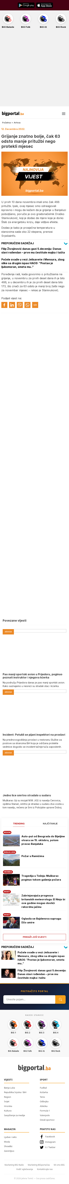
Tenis (42, 1096)
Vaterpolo (45, 1115)
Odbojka (44, 1101)
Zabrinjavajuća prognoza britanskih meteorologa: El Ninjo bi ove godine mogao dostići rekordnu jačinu (43, 901)
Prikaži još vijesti (34, 937)
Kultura (7, 1110)
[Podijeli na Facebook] (4, 305)
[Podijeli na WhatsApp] (27, 305)
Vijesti (8, 1079)
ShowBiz (8, 1146)
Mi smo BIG (59, 1164)
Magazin (10, 1129)
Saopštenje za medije (14, 1115)
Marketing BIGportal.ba (39, 1164)
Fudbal (43, 1087)
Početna (6, 122)
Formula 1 (45, 1110)
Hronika (8, 1106)
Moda (7, 1141)
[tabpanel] (34, 884)
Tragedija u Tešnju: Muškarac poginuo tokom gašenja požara (41, 877)
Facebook (50, 1136)
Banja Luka (9, 1087)
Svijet (6, 1101)
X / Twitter (50, 1147)
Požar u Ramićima (32, 856)
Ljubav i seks (10, 1137)
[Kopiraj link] (35, 305)
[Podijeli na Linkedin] (12, 305)
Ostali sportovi (47, 1119)
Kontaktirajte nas (45, 1169)
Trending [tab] (19, 823)
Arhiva (17, 122)
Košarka (44, 1092)
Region (7, 1096)
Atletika (43, 1106)
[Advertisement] (34, 69)
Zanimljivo (9, 1150)
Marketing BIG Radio (14, 1164)
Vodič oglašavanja (24, 1169)
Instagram (50, 1141)
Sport (44, 1079)
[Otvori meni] (63, 113)
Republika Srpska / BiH (15, 1092)
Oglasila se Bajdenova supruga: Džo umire (41, 920)
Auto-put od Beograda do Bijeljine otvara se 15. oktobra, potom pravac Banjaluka (43, 840)
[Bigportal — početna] (13, 114)
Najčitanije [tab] (50, 823)
